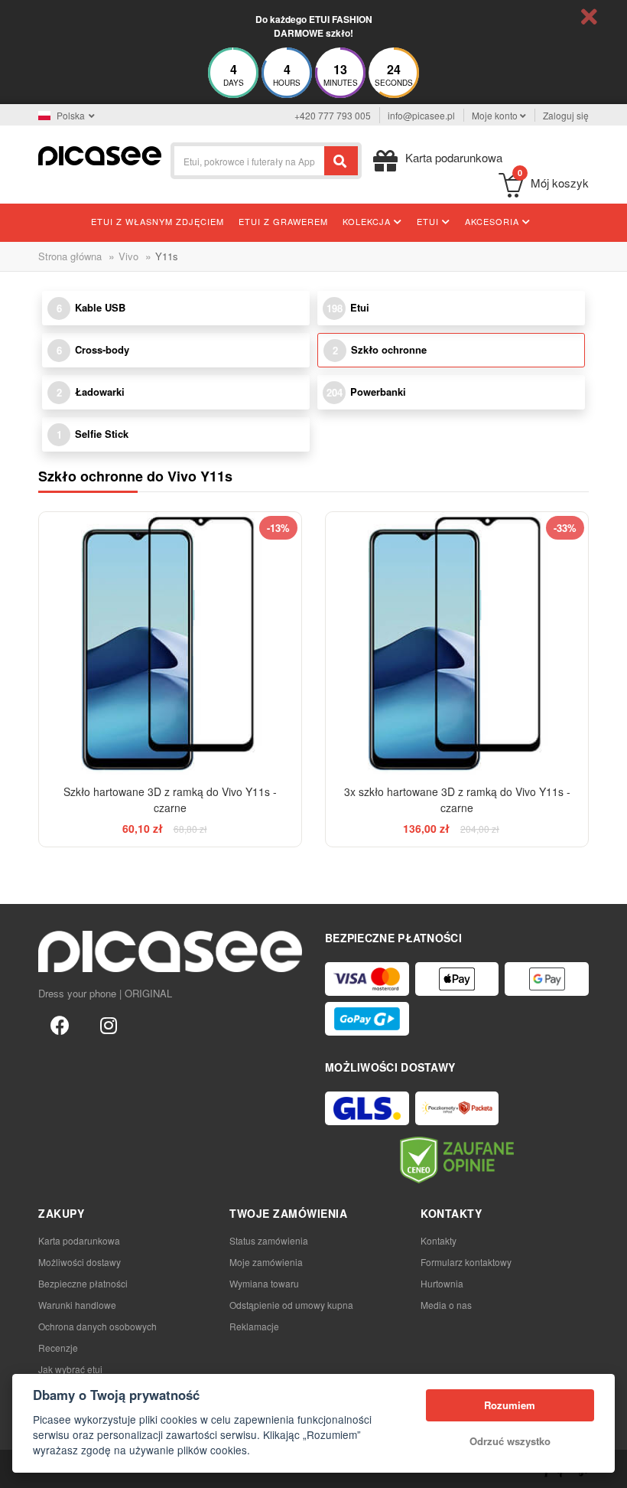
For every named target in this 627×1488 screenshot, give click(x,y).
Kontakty (438, 1240)
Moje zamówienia (266, 1261)
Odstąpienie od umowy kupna (291, 1304)
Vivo (128, 256)
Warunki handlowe (77, 1304)
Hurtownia (442, 1283)
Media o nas (446, 1304)
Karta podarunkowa (79, 1240)
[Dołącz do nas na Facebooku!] (59, 1024)
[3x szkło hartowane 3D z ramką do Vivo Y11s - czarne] (457, 643)
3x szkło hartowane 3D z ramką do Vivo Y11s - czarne (457, 799)
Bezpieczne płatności (83, 1283)
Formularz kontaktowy (466, 1261)
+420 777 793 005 (332, 115)
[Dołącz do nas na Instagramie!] (108, 1024)
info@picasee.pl (421, 115)
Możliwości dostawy (79, 1261)
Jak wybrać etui (70, 1368)
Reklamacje (254, 1326)
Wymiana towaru (264, 1283)
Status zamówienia (268, 1240)
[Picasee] (99, 154)
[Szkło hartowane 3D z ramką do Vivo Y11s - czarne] (170, 643)
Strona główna (70, 256)
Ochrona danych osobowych (97, 1326)
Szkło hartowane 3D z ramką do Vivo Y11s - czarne (170, 799)
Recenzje (58, 1347)
